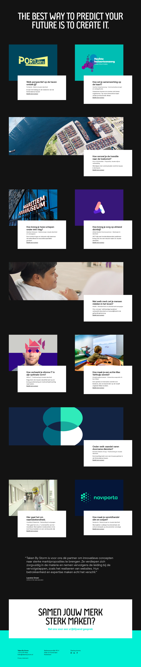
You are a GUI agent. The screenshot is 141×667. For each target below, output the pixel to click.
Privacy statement (23, 658)
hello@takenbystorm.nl (58, 629)
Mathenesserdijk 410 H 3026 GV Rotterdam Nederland (51, 652)
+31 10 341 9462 (87, 629)
